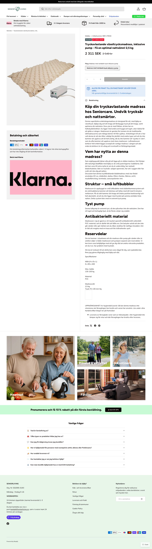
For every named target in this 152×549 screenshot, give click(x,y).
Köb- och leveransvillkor (81, 488)
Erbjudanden (114, 16)
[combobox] (81, 9)
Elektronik (55, 16)
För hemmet (11, 16)
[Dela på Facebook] (95, 326)
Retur (74, 492)
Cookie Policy (77, 508)
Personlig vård (98, 16)
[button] (144, 9)
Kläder (23, 16)
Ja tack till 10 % (113, 410)
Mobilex (87, 36)
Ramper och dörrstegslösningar (76, 16)
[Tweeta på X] (91, 326)
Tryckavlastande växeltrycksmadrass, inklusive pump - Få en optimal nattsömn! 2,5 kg (26, 30)
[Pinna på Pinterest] (99, 326)
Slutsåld (125, 79)
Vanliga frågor (78, 496)
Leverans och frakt (79, 500)
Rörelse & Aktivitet (38, 16)
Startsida (9, 30)
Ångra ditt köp (78, 513)
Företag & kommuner (80, 504)
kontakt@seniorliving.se (19, 509)
